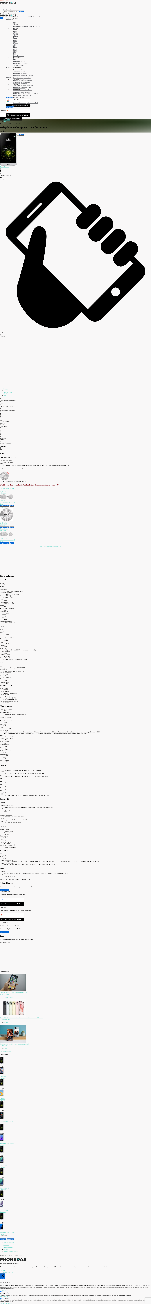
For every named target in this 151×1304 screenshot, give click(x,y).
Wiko (14, 63)
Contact (5, 1249)
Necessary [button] (3, 1290)
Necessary (5, 1292)
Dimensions (10, 1239)
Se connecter (10, 97)
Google (15, 50)
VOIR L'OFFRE (4, 505)
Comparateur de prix (19, 61)
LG (14, 56)
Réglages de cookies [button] (7, 1272)
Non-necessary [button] (4, 1296)
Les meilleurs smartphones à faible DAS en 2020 (26, 17)
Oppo (14, 52)
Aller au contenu (4, 0)
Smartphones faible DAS (20, 83)
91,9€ (11, 543)
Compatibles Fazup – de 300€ (21, 92)
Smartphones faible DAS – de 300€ (23, 75)
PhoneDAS (6, 120)
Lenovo (4, 1210)
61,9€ (11, 505)
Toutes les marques (18, 56)
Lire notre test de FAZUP (7, 488)
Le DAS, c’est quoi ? (19, 97)
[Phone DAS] (8, 3)
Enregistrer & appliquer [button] (6, 1303)
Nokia (15, 47)
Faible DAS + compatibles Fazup (22, 90)
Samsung (15, 24)
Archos (6, 1121)
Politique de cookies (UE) (10, 1251)
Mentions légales (8, 1247)
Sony (14, 59)
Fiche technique (7, 392)
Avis (5, 393)
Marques (5, 121)
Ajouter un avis (4, 890)
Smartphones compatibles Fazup (22, 78)
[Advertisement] (52, 349)
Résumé (5, 389)
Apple (15, 32)
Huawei (15, 36)
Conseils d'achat (7, 997)
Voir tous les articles (5, 1051)
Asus (14, 45)
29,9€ (11, 527)
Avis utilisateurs (4, 167)
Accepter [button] (2, 1270)
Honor (15, 41)
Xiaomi (15, 38)
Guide (5, 1048)
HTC (2, 1099)
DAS (4, 390)
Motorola (15, 43)
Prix (4, 395)
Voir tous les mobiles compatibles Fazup (51, 546)
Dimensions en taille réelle (20, 63)
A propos (6, 1245)
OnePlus (15, 61)
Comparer (3, 1078)
